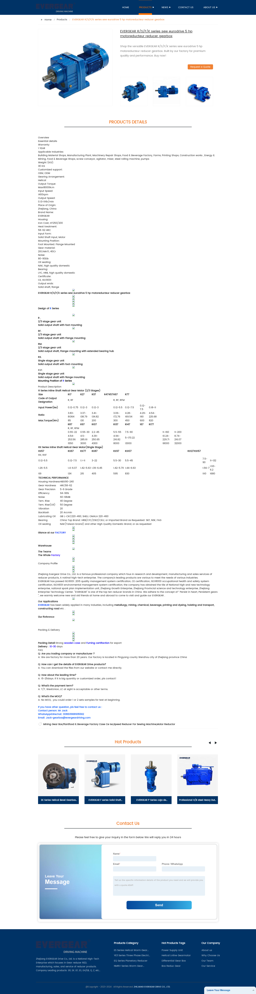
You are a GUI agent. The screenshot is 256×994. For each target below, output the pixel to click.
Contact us (185, 7)
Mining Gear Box (53, 724)
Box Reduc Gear (171, 966)
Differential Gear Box (174, 961)
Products (145, 7)
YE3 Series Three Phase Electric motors (132, 955)
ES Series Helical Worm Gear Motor (130, 950)
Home (125, 7)
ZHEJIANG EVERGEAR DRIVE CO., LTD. (152, 987)
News (165, 7)
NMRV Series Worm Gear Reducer (128, 966)
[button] (210, 742)
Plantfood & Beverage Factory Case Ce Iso (88, 724)
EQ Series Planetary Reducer (130, 961)
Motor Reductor (166, 724)
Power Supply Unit (172, 950)
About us (209, 7)
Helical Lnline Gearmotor (176, 955)
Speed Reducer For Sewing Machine (135, 724)
